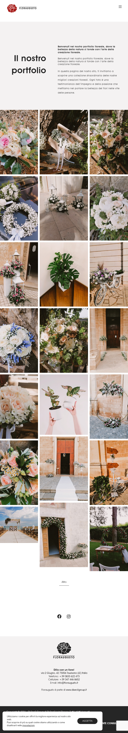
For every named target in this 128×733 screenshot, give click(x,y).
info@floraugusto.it (68, 682)
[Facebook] (59, 616)
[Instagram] (68, 616)
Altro (64, 581)
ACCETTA (87, 720)
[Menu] (120, 6)
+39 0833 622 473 (69, 676)
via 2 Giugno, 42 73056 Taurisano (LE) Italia (64, 672)
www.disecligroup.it (76, 689)
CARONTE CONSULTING (109, 723)
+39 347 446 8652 (70, 679)
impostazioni (28, 725)
